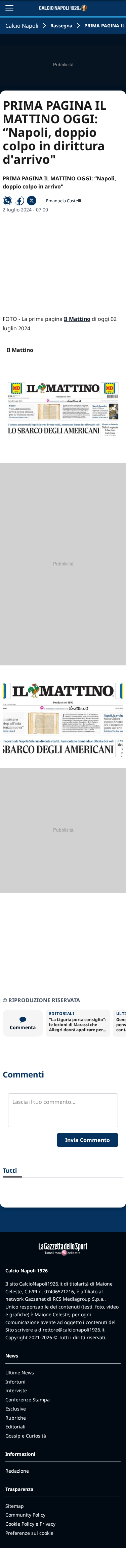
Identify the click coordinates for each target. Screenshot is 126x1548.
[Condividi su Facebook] (19, 200)
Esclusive (15, 1408)
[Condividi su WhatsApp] (7, 200)
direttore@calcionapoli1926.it (71, 1329)
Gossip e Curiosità (25, 1435)
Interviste (16, 1390)
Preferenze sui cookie (29, 1533)
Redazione (17, 1471)
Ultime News (19, 1372)
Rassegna (61, 25)
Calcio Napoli (21, 25)
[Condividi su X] (31, 200)
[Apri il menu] (9, 8)
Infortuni (15, 1381)
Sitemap (14, 1506)
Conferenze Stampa (27, 1399)
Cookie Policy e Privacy (30, 1524)
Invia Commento (87, 1140)
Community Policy (25, 1515)
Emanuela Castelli (63, 201)
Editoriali (15, 1426)
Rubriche (15, 1418)
